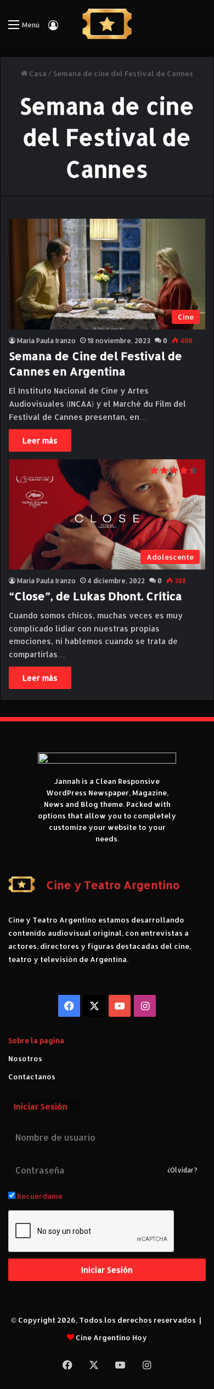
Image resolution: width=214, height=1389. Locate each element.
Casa (37, 73)
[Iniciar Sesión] (53, 28)
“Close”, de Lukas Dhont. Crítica (95, 596)
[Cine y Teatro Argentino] (107, 24)
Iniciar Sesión (107, 1269)
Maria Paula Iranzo (46, 341)
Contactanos (31, 1076)
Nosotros (25, 1058)
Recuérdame (39, 1196)
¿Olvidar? (182, 1170)
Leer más (40, 440)
